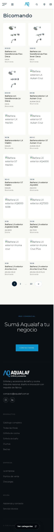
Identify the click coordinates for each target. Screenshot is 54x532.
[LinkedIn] (12, 399)
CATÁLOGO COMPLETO (11, 4)
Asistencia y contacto (13, 503)
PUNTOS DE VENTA (43, 4)
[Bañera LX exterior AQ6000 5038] (14, 207)
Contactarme (27, 348)
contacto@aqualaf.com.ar (16, 393)
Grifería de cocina (11, 433)
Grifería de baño (10, 438)
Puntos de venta (11, 476)
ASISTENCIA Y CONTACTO (49, 4)
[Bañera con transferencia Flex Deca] (14, 34)
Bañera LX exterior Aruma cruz (14, 267)
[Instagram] (5, 399)
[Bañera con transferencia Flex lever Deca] (39, 34)
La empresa (8, 471)
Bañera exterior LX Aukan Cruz (39, 97)
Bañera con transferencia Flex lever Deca (38, 54)
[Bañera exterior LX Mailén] (14, 123)
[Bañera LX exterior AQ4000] (39, 165)
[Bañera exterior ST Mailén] (14, 165)
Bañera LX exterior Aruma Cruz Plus (39, 267)
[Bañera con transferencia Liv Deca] (14, 78)
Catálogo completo (12, 423)
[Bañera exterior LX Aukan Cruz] (39, 78)
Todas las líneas (10, 428)
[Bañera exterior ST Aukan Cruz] (39, 123)
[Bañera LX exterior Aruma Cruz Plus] (39, 249)
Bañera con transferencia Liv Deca (13, 98)
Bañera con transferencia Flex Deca (13, 54)
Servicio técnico (10, 509)
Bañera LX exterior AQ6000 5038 (14, 225)
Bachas (6, 449)
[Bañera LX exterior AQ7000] (39, 207)
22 (31, 284)
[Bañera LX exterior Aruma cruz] (14, 249)
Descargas (8, 482)
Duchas (6, 444)
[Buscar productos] (36, 4)
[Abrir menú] (4, 4)
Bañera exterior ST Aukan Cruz (39, 141)
